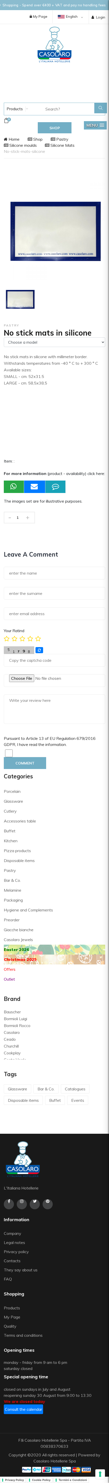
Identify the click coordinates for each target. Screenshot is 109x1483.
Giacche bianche (18, 929)
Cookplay (12, 1052)
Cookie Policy (41, 1480)
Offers (9, 969)
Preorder (12, 919)
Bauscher (12, 1011)
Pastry (61, 139)
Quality (10, 1326)
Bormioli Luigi (15, 1018)
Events (77, 1100)
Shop (37, 139)
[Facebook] (9, 1204)
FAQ (8, 1278)
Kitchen (10, 840)
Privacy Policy (14, 1480)
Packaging (13, 900)
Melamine (12, 890)
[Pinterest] (48, 1204)
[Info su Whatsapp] (14, 487)
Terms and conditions (23, 1335)
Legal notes (14, 1242)
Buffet (9, 830)
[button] (95, 125)
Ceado (10, 1039)
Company (12, 1233)
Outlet (9, 979)
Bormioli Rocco (17, 1025)
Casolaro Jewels (18, 939)
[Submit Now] (34, 487)
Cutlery (10, 811)
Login (100, 17)
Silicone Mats (62, 145)
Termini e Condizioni (73, 1480)
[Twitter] (35, 1204)
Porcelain (12, 791)
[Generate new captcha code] (39, 650)
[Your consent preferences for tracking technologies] (100, 1474)
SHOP (54, 128)
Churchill (11, 1046)
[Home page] (54, 44)
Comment (24, 763)
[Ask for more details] (55, 487)
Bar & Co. (12, 880)
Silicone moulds (22, 145)
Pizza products (17, 850)
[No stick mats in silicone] (20, 299)
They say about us (21, 1269)
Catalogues (75, 1088)
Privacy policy (16, 1251)
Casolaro (12, 1032)
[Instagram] (22, 1204)
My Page (39, 16)
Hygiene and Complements (28, 909)
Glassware (13, 801)
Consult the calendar (23, 1409)
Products (14, 108)
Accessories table (20, 820)
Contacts (12, 1260)
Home (14, 139)
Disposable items (19, 860)
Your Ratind (14, 630)
